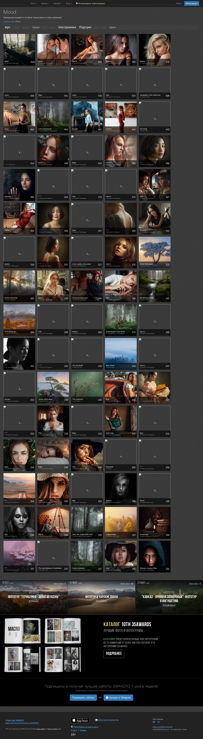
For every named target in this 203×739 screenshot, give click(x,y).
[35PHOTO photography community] (15, 3)
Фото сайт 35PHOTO (15, 720)
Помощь (83, 730)
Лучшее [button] (57, 3)
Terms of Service (53, 729)
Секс (96, 28)
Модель (52, 28)
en (154, 721)
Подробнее (114, 654)
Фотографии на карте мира (85, 727)
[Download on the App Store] (83, 720)
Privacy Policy (41, 729)
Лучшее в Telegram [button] (119, 697)
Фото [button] (33, 3)
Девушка (25, 28)
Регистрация (191, 3)
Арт (7, 27)
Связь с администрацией (162, 727)
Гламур (16, 28)
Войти (179, 4)
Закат (36, 27)
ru (158, 721)
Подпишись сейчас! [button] (83, 697)
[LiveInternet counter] (12, 726)
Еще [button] (68, 3)
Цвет (113, 27)
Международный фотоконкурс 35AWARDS (22, 723)
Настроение (67, 27)
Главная (6, 21)
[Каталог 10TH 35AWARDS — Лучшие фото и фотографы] (42, 645)
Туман (104, 28)
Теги (13, 21)
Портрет (85, 27)
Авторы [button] (44, 3)
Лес (44, 28)
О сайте (74, 730)
